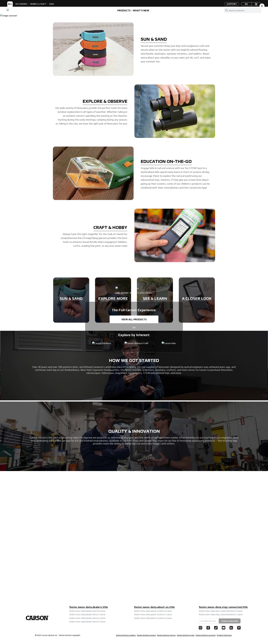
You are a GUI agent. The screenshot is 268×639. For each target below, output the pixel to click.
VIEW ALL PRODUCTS (134, 319)
